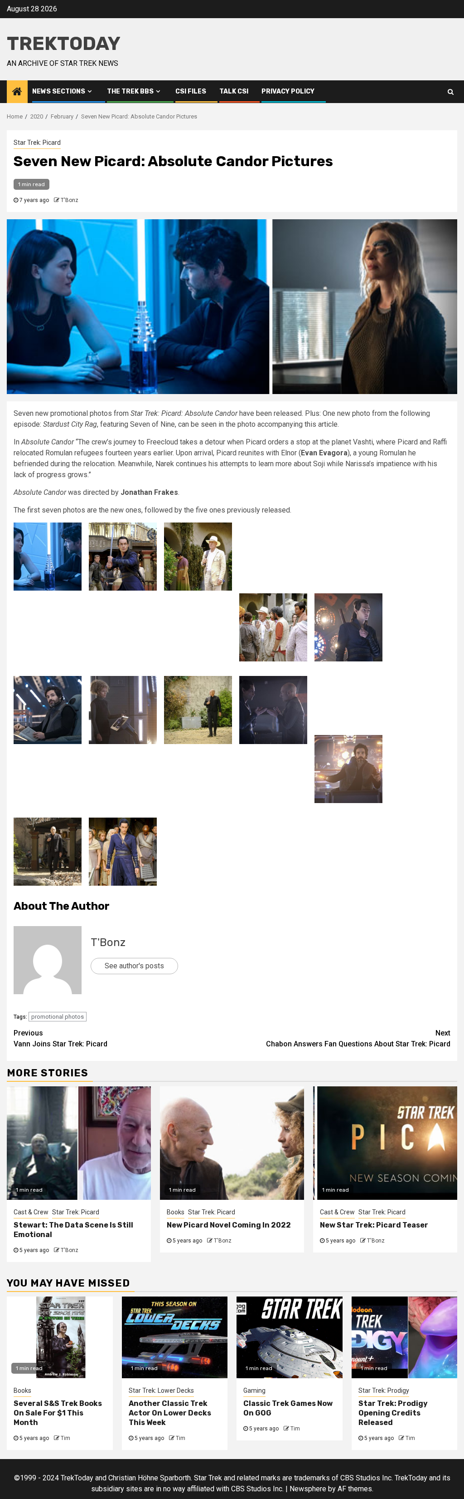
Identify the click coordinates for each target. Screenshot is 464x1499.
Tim (65, 1438)
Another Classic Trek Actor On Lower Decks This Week (170, 1413)
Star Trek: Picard (37, 142)
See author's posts (134, 966)
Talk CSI (233, 91)
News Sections (58, 91)
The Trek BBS (130, 91)
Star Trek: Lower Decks (161, 1390)
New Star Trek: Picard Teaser (374, 1225)
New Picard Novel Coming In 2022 (229, 1225)
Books (175, 1212)
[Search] (450, 91)
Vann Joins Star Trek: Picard (60, 1038)
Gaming (254, 1390)
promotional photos (57, 1016)
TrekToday (64, 43)
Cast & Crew (31, 1212)
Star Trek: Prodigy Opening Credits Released (393, 1413)
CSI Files (190, 91)
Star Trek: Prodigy (383, 1390)
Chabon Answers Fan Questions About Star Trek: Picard (358, 1038)
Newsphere (308, 1488)
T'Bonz (69, 200)
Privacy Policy (287, 91)
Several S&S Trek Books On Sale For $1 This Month (58, 1413)
